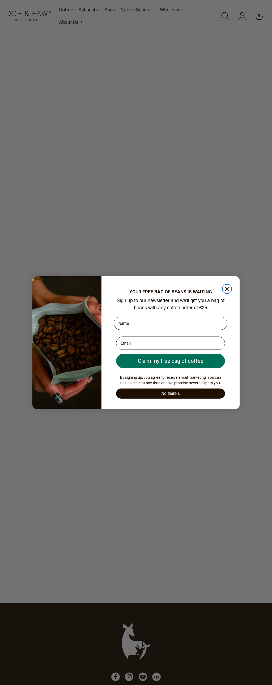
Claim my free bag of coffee (170, 361)
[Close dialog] (227, 289)
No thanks (170, 393)
